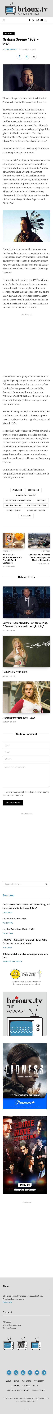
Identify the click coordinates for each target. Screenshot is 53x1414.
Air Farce (17, 490)
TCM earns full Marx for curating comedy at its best (25, 956)
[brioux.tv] (26, 8)
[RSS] (30, 1372)
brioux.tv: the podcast (18, 1390)
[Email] (34, 56)
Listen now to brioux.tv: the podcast (26, 984)
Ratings (26, 1386)
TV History (9, 33)
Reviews (15, 1386)
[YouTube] (37, 1372)
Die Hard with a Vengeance (19, 500)
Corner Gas (33, 490)
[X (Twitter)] (16, 1372)
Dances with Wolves (26, 495)
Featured (41, 500)
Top (27, 1409)
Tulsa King (26, 516)
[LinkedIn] (44, 1372)
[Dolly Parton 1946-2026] (26, 651)
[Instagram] (23, 1372)
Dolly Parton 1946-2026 (15, 672)
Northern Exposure (36, 505)
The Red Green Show (36, 511)
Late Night (8, 912)
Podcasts (7, 948)
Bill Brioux (11, 49)
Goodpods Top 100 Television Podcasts (26, 982)
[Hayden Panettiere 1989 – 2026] (26, 697)
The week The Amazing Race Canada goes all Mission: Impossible (39, 557)
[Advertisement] (26, 345)
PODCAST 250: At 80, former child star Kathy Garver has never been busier (25, 942)
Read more (7, 1302)
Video (35, 1386)
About (8, 1381)
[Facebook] (19, 56)
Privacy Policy (39, 1390)
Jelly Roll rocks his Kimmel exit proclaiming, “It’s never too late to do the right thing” (26, 906)
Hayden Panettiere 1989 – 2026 (19, 717)
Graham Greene (13, 505)
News (16, 1381)
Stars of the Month (12, 961)
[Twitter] (26, 56)
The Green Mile (13, 511)
